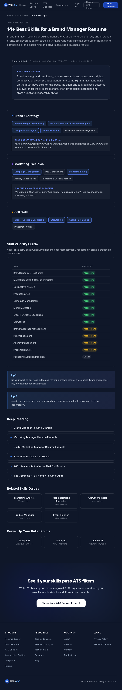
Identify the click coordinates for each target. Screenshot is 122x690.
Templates (10, 660)
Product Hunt (70, 655)
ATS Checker (47, 5)
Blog (37, 660)
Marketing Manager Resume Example (33, 437)
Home (22, 5)
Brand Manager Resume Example (31, 427)
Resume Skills (22, 15)
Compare (39, 655)
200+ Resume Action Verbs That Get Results (37, 466)
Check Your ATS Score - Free (59, 603)
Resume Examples (44, 639)
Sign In (77, 5)
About (67, 639)
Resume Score (34, 5)
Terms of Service (102, 644)
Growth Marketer (97, 499)
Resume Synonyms (44, 644)
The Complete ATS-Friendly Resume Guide (36, 475)
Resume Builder (12, 639)
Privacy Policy (101, 639)
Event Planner (61, 516)
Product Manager (24, 516)
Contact (68, 649)
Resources (62, 5)
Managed (60, 542)
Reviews (68, 644)
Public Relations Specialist (61, 501)
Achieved (97, 542)
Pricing (8, 666)
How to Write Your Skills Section (30, 456)
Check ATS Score (89, 5)
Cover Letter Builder (15, 655)
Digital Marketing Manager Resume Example (37, 446)
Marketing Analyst (24, 499)
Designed (24, 542)
